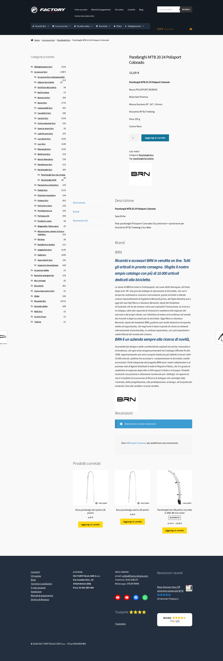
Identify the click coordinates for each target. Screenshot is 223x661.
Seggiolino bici (45, 249)
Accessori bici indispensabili (51, 77)
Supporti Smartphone (48, 265)
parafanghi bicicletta (143, 158)
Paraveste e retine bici (48, 185)
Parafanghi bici (63, 40)
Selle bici (42, 255)
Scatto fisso (40, 316)
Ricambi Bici (40, 26)
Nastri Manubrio (45, 159)
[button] (174, 619)
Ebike (119, 26)
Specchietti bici (45, 260)
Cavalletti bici (44, 113)
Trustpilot (120, 623)
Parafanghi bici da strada (53, 174)
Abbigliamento (134, 26)
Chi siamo (119, 9)
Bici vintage (40, 280)
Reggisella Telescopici (48, 226)
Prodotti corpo (45, 221)
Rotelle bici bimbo (46, 244)
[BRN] (140, 174)
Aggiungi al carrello (155, 137)
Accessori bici (61, 26)
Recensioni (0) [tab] (80, 220)
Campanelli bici (45, 108)
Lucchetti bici (44, 138)
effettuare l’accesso (136, 442)
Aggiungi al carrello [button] (90, 524)
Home (37, 40)
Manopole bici (44, 149)
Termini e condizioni (41, 583)
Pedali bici (42, 190)
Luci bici (42, 144)
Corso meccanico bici (84, 16)
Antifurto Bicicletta (47, 87)
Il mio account (81, 9)
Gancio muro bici (46, 128)
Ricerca (186, 9)
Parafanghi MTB (48, 180)
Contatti (131, 9)
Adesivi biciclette (46, 82)
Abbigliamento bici (43, 66)
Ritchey (41, 239)
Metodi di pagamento (101, 9)
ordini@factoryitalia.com (135, 575)
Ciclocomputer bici (47, 123)
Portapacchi (43, 215)
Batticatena (43, 92)
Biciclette (103, 26)
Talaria (37, 321)
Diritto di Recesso (40, 599)
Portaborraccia (45, 210)
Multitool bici (44, 154)
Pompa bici (43, 200)
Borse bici (42, 102)
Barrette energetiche (44, 275)
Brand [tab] (76, 211)
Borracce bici (44, 97)
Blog (141, 9)
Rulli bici (38, 311)
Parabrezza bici (45, 164)
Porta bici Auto (45, 205)
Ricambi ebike (83, 26)
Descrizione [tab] (79, 202)
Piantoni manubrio (47, 195)
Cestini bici (43, 118)
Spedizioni (36, 591)
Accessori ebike (41, 270)
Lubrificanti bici (45, 133)
